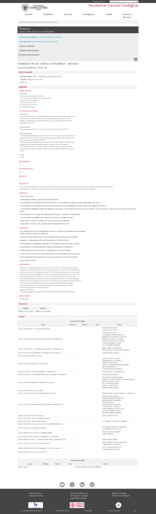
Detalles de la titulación (28, 51)
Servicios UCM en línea (79, 493)
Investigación (89, 14)
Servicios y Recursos (127, 15)
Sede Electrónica (35, 493)
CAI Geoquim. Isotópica (79, 496)
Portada (22, 22)
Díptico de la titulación (30, 55)
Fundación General (36, 496)
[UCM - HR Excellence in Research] (35, 505)
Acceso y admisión (27, 46)
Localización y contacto (62, 510)
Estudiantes (48, 14)
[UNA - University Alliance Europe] (118, 505)
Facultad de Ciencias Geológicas (113, 6)
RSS (135, 510)
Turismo (55, 22)
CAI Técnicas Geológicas (121, 496)
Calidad (109, 14)
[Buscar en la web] (137, 2)
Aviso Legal (88, 510)
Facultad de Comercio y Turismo (49, 37)
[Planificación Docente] (135, 60)
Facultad (28, 14)
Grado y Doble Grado (42, 22)
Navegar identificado (99, 1)
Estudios (29, 22)
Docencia (68, 14)
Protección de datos (114, 510)
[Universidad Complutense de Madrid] (34, 7)
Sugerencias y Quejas (78, 498)
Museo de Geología (119, 493)
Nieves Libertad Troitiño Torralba (44, 42)
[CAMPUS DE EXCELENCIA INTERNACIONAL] (77, 505)
